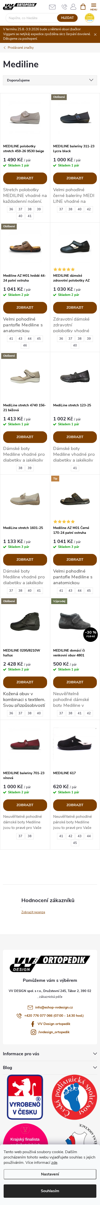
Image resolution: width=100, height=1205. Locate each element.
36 (11, 209)
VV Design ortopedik (54, 1024)
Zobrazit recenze (33, 912)
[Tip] (75, 498)
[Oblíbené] (75, 117)
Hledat (67, 18)
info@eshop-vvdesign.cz (54, 1007)
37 (20, 209)
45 (39, 339)
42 (89, 209)
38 (30, 209)
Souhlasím (50, 1191)
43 (20, 339)
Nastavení (50, 1174)
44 (30, 339)
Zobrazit (25, 178)
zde (54, 1162)
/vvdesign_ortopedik (54, 1032)
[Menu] (93, 6)
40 (20, 216)
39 (39, 209)
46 (25, 345)
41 (30, 216)
